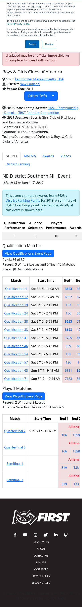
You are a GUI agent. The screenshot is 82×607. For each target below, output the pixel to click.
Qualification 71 (16, 378)
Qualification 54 (16, 354)
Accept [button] (32, 44)
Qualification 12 (16, 297)
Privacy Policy (18, 23)
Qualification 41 (16, 338)
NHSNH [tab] (11, 156)
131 (68, 354)
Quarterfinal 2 (14, 431)
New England (30, 84)
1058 (76, 435)
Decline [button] (49, 44)
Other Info (39, 96)
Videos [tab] (66, 156)
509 (68, 346)
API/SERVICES (41, 542)
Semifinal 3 (15, 480)
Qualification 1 (16, 289)
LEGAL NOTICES (41, 582)
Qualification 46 (16, 346)
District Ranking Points (23, 200)
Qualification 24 (16, 313)
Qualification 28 (16, 321)
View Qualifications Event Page (28, 253)
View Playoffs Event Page (23, 396)
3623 (68, 289)
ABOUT (41, 549)
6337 (68, 297)
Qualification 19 (16, 305)
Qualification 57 (16, 362)
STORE (41, 569)
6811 (68, 370)
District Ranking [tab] (18, 164)
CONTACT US (41, 555)
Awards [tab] (48, 156)
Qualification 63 (16, 370)
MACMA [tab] (30, 156)
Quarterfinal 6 (14, 447)
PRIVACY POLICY (41, 576)
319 (64, 467)
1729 (68, 338)
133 (68, 305)
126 (68, 362)
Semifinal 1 (15, 463)
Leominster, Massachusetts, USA (39, 79)
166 (68, 313)
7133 (68, 378)
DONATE (41, 562)
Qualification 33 (16, 329)
